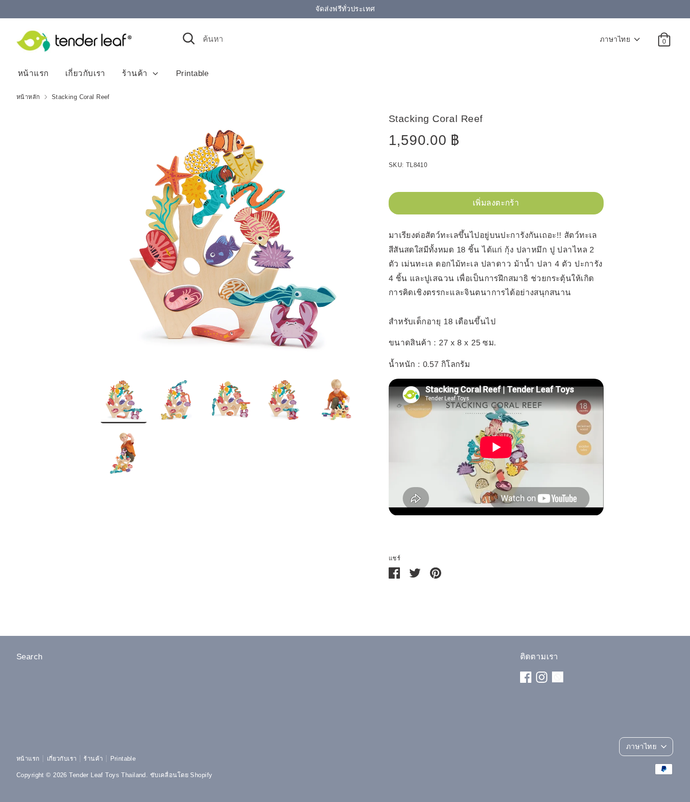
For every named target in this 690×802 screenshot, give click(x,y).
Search (29, 656)
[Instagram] (541, 677)
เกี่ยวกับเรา (85, 73)
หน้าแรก (33, 73)
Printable (192, 73)
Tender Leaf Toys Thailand (107, 775)
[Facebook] (525, 677)
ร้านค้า (136, 73)
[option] (230, 243)
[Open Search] (188, 38)
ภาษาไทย (615, 39)
